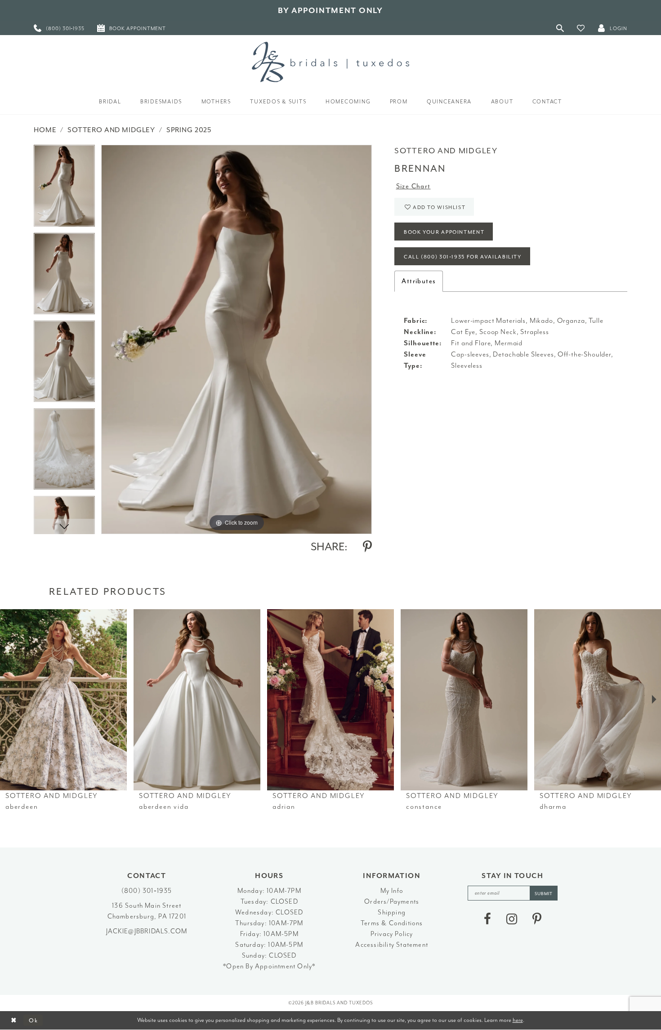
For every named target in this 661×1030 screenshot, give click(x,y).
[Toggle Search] (560, 28)
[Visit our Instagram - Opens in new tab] (511, 919)
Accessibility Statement (391, 945)
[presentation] (63, 699)
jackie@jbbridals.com (146, 931)
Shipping (392, 912)
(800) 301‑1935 (146, 891)
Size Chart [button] (413, 186)
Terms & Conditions (392, 923)
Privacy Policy (392, 934)
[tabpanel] (64, 188)
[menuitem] (59, 28)
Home (45, 129)
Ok (33, 1020)
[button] (581, 28)
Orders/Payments (391, 901)
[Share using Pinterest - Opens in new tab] (367, 547)
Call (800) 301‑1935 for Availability (463, 257)
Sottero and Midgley (111, 129)
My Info (391, 891)
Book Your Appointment (444, 232)
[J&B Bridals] (330, 62)
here (518, 1020)
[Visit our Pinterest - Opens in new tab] (536, 919)
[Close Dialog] (13, 1020)
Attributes (419, 281)
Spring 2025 (188, 129)
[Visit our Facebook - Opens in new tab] (487, 919)
